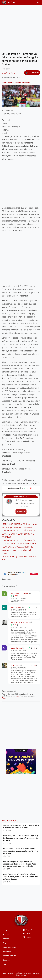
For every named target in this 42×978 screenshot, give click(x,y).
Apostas (6, 939)
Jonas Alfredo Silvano (19, 593)
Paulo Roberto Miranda (20, 622)
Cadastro (6, 960)
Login (5, 964)
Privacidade (7, 951)
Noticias (6, 934)
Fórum (5, 943)
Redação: (8, 73)
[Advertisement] (21, 27)
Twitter (27, 933)
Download (21, 512)
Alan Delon (15, 665)
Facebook (28, 930)
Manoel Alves (16, 648)
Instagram (28, 937)
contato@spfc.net (9, 947)
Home (5, 930)
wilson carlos (16, 607)
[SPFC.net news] (21, 573)
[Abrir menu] (37, 2)
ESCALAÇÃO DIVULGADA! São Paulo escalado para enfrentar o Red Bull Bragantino (18, 550)
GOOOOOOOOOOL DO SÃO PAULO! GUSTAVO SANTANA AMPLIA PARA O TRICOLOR (18, 533)
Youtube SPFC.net (9, 956)
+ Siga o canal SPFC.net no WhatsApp (16, 82)
